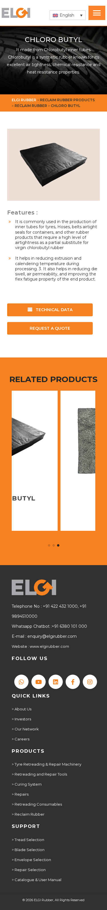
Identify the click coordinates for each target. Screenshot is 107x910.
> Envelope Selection (31, 859)
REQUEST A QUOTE (50, 328)
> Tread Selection (28, 839)
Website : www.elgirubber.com (40, 646)
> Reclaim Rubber (28, 814)
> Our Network (25, 729)
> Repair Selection (29, 869)
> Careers (20, 739)
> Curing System (27, 784)
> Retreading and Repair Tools (39, 774)
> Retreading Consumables (37, 804)
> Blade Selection (28, 849)
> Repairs (20, 794)
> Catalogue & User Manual (36, 879)
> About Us (21, 709)
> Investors (21, 719)
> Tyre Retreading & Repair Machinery (46, 764)
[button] (68, 15)
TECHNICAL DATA (53, 309)
